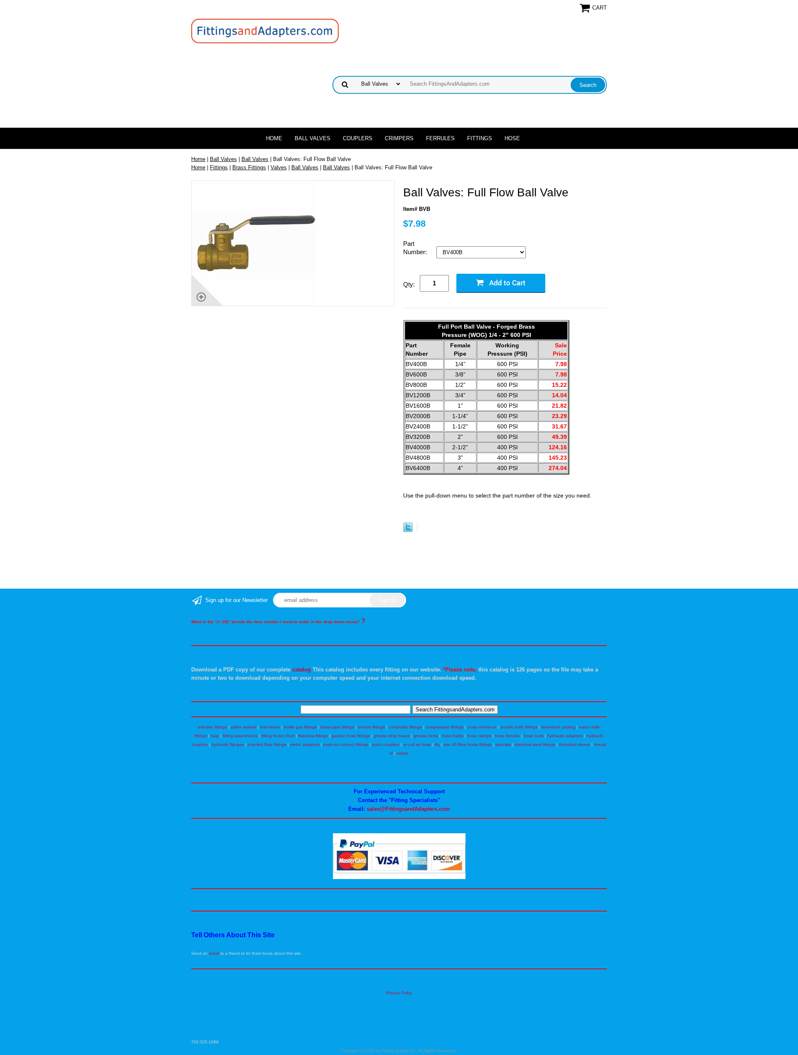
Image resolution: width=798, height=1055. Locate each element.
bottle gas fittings (300, 727)
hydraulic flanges (228, 744)
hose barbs (452, 735)
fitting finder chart (278, 735)
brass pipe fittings (337, 727)
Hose (512, 138)
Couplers (357, 138)
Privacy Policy (399, 993)
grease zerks (426, 735)
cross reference (482, 727)
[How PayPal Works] (399, 877)
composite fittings (405, 727)
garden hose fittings (351, 735)
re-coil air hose (417, 744)
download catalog (558, 727)
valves (403, 753)
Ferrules (440, 138)
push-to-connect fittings (345, 744)
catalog (301, 669)
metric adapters (305, 744)
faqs (215, 735)
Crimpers (399, 138)
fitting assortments (240, 735)
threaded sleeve (574, 744)
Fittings (479, 138)
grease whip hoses (392, 735)
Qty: (409, 284)
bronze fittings (371, 727)
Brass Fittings (249, 167)
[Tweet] (408, 530)
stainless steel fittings (535, 744)
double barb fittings (518, 727)
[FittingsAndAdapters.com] (265, 30)
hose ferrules (507, 735)
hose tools (534, 735)
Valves (279, 167)
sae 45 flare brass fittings (467, 744)
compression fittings (444, 727)
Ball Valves (312, 138)
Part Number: (416, 247)
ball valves (270, 727)
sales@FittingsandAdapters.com (408, 809)
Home (274, 138)
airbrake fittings (212, 727)
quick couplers (385, 744)
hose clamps (479, 735)
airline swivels (243, 727)
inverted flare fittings (267, 744)
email (214, 953)
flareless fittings (313, 735)
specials (503, 744)
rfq (437, 744)
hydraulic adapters (565, 735)
